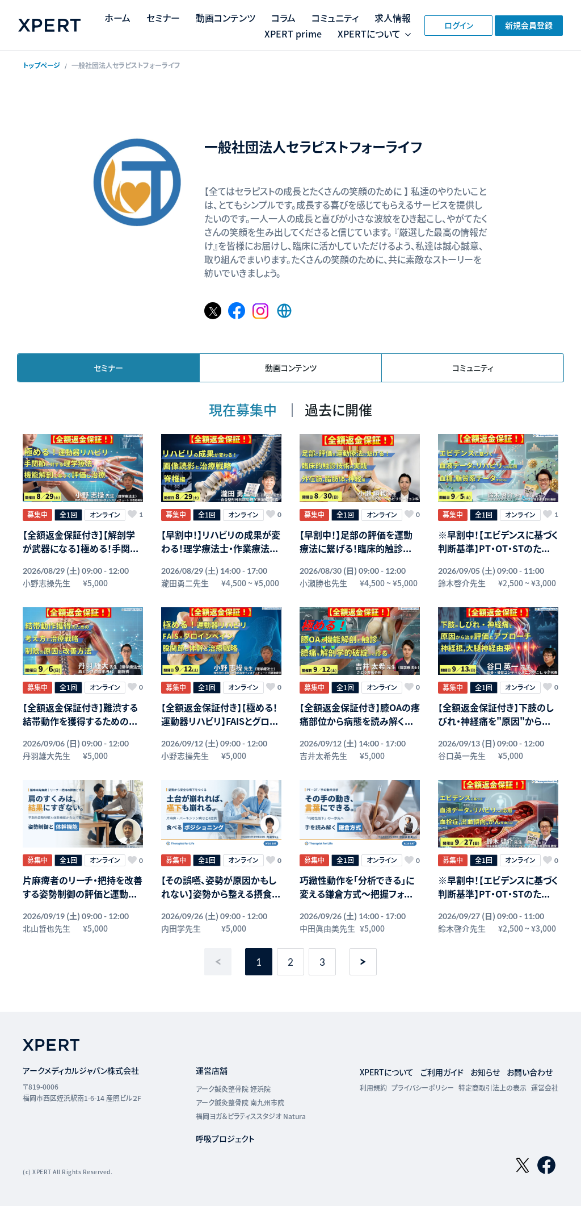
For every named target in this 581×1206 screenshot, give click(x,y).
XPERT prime (293, 33)
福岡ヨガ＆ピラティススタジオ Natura (251, 1116)
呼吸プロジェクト (225, 1138)
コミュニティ (335, 17)
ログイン (458, 25)
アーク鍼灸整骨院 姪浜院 (233, 1089)
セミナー (163, 17)
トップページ (41, 65)
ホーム (117, 17)
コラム (283, 17)
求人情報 (392, 17)
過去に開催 (338, 409)
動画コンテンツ (225, 17)
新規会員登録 (529, 25)
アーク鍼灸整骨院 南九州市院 (240, 1102)
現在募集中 (244, 409)
